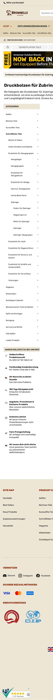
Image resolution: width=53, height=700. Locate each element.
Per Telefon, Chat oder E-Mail (22, 370)
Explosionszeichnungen (32, 26)
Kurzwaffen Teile (29, 33)
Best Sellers (8, 505)
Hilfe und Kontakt (15, 2)
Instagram (28, 575)
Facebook (45, 575)
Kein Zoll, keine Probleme (20, 382)
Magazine (43, 526)
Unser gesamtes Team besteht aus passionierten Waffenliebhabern (23, 449)
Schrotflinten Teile (44, 33)
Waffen (5, 33)
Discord (11, 575)
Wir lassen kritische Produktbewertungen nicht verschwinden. (21, 422)
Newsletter (8, 526)
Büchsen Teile (15, 33)
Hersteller (7, 498)
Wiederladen (44, 532)
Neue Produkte (10, 512)
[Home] (7, 47)
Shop (6, 26)
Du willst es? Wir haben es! (20, 360)
